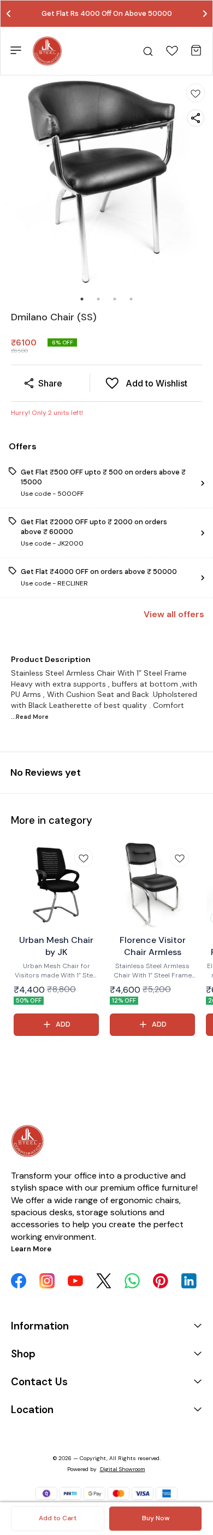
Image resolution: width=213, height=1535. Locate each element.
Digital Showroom (122, 1469)
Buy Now (155, 1518)
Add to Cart (57, 1518)
